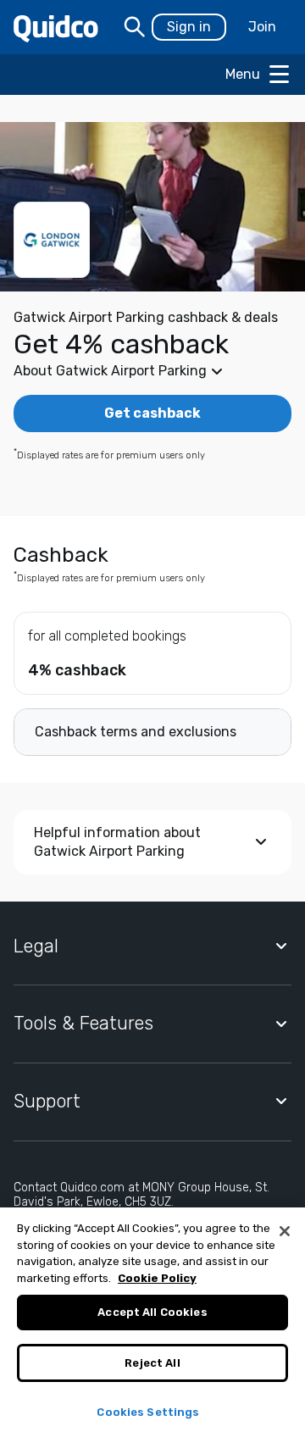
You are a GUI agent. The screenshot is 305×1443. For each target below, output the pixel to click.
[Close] (284, 1231)
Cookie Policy (157, 1278)
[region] (152, 1325)
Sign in (189, 27)
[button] (152, 371)
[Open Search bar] (135, 27)
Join (262, 27)
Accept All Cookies (152, 1312)
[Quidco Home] (56, 27)
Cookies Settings (148, 1412)
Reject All (152, 1363)
